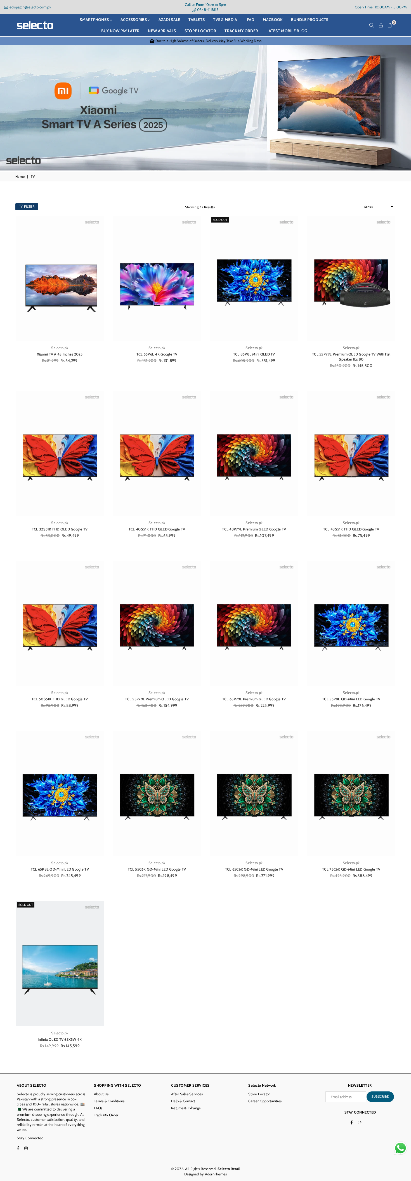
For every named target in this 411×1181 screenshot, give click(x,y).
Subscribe (380, 1096)
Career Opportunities (265, 1101)
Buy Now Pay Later (120, 30)
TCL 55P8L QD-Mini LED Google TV (351, 699)
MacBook (273, 19)
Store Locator (259, 1094)
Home (20, 176)
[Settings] (380, 25)
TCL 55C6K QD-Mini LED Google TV (157, 869)
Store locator (200, 30)
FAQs (98, 1108)
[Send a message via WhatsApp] (400, 1148)
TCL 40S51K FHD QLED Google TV (157, 529)
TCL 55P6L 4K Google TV (157, 354)
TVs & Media (225, 19)
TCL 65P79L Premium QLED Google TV (254, 699)
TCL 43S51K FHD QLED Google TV (351, 529)
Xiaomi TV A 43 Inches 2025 (60, 354)
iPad (249, 19)
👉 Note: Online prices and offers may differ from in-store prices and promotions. (205, 41)
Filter (29, 206)
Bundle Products (310, 19)
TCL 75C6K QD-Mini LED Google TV (351, 869)
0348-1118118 (207, 9)
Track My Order (241, 30)
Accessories (134, 19)
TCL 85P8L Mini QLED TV (254, 354)
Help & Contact (183, 1101)
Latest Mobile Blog (286, 30)
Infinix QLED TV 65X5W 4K (60, 1039)
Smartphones (95, 19)
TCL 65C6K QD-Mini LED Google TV (254, 869)
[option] (205, 41)
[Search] (371, 25)
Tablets (196, 19)
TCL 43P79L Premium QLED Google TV (254, 529)
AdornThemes (216, 1174)
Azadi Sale (169, 19)
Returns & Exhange (186, 1108)
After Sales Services (187, 1094)
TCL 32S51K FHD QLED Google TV (60, 529)
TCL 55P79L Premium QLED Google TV (157, 699)
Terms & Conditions (109, 1101)
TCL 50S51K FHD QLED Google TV (60, 699)
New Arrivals (162, 30)
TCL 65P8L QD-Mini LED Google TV (60, 869)
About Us (101, 1094)
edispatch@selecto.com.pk (29, 7)
